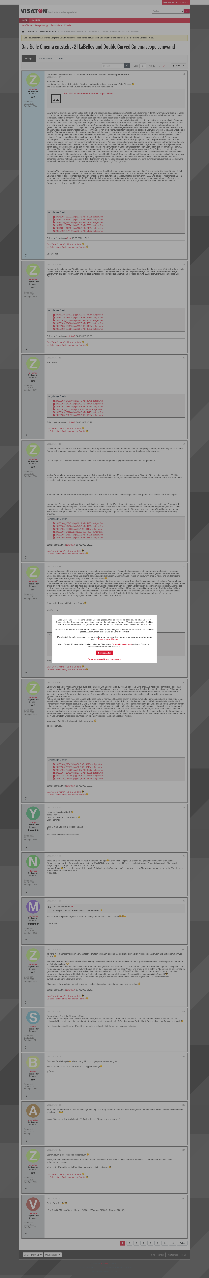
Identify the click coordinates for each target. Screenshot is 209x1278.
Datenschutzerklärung (108, 639)
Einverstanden (104, 653)
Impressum (115, 659)
